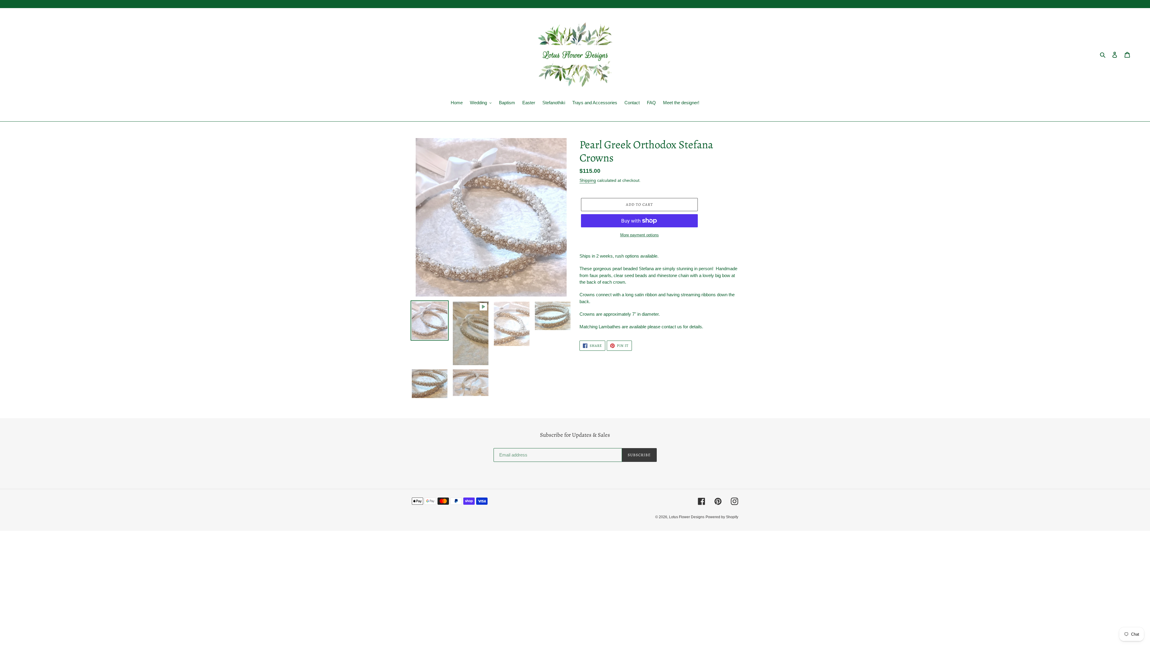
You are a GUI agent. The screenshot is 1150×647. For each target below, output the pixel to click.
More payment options (639, 235)
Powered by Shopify (722, 517)
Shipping (587, 180)
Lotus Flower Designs (686, 517)
